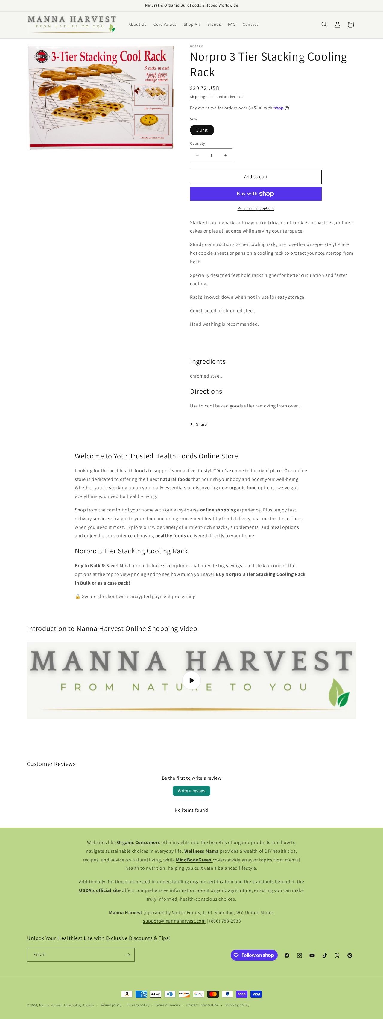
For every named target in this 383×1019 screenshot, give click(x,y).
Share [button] (201, 424)
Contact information (202, 1005)
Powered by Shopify (78, 1005)
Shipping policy (237, 1005)
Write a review (191, 791)
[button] (324, 24)
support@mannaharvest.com (174, 921)
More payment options (256, 208)
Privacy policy (138, 1005)
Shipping (197, 96)
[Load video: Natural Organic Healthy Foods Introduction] (191, 680)
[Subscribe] (127, 955)
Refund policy (110, 1005)
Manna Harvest (51, 1005)
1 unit (202, 130)
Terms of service (167, 1005)
